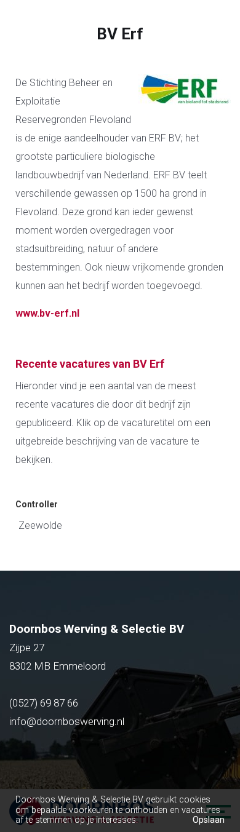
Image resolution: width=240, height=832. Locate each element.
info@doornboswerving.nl (66, 721)
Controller (36, 504)
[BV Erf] (181, 107)
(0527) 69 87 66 (45, 703)
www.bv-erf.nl (47, 313)
